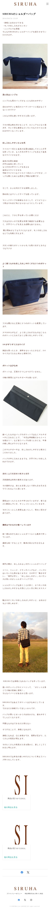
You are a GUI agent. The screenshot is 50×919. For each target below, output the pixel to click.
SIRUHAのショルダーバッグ (19, 14)
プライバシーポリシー (14, 893)
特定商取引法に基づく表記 (34, 893)
